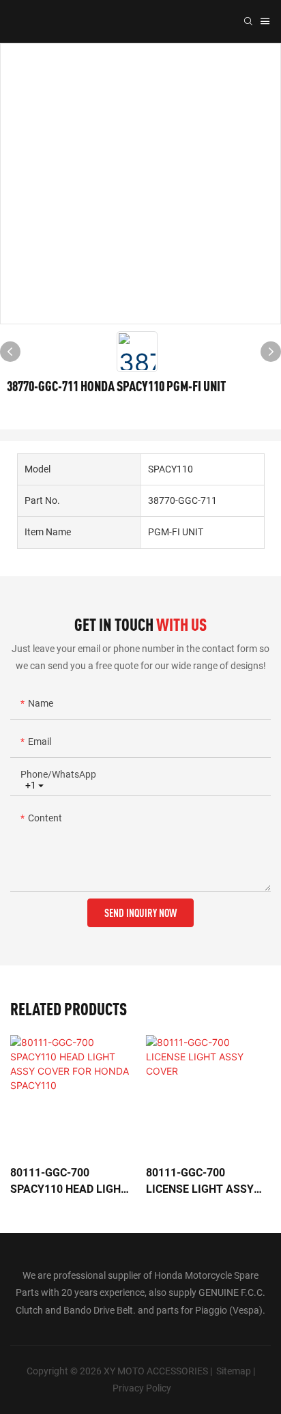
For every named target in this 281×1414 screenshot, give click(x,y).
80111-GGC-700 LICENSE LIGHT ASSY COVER (200, 1182)
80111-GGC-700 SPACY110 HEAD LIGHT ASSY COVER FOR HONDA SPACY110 (69, 1182)
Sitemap (233, 1371)
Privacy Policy (142, 1388)
